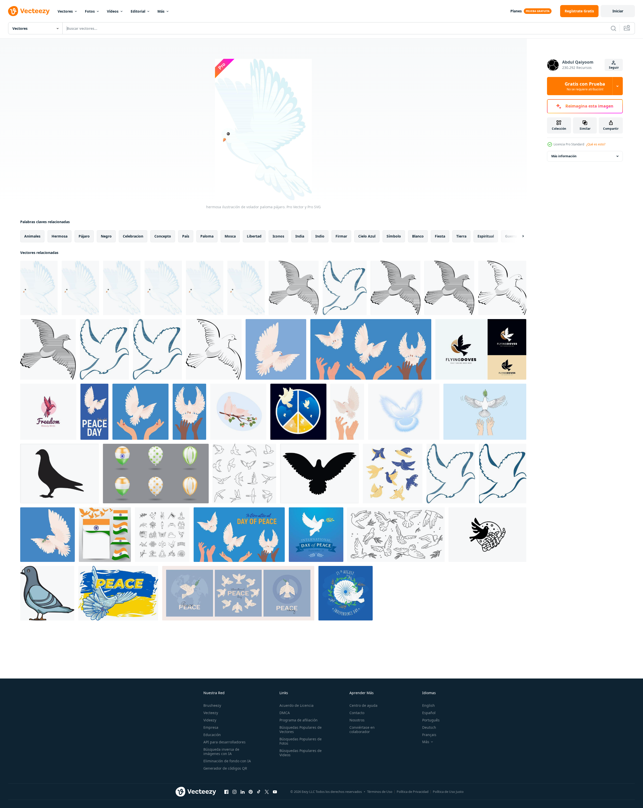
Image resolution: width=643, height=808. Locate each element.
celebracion (133, 236)
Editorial (138, 11)
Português (431, 720)
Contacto (356, 712)
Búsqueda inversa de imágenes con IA (221, 751)
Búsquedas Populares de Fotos (300, 741)
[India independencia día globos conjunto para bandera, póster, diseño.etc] (156, 473)
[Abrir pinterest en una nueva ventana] (251, 792)
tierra (461, 236)
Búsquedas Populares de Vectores (300, 729)
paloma (206, 236)
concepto (162, 236)
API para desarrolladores (224, 742)
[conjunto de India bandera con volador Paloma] (105, 534)
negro (106, 236)
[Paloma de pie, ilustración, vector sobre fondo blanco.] (47, 593)
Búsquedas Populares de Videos (300, 752)
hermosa (59, 236)
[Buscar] (613, 28)
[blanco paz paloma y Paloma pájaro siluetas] (396, 534)
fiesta (440, 236)
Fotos (90, 11)
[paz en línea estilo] (162, 534)
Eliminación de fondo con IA (227, 761)
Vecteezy (210, 712)
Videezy (209, 720)
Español (429, 712)
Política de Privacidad (412, 791)
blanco (418, 236)
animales (32, 236)
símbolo (394, 236)
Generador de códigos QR (225, 768)
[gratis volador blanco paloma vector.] (345, 288)
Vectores (65, 11)
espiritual (486, 236)
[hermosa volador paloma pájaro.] (121, 288)
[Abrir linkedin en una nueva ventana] (243, 792)
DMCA (284, 712)
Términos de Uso (379, 791)
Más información (564, 156)
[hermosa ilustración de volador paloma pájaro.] (39, 288)
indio (319, 236)
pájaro (84, 236)
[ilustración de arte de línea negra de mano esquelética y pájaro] (487, 534)
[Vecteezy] (29, 11)
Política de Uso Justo (448, 791)
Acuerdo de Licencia (296, 705)
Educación (212, 734)
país (185, 236)
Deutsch (429, 727)
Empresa (210, 727)
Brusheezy (212, 705)
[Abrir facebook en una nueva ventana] (226, 792)
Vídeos (112, 11)
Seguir (614, 67)
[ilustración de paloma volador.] (294, 288)
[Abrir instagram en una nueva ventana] (234, 792)
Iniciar (617, 11)
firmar (341, 236)
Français (429, 734)
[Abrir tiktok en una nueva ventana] (259, 792)
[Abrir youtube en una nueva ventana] (275, 792)
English (428, 705)
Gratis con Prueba (585, 86)
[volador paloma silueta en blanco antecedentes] (319, 473)
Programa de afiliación (298, 720)
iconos (278, 236)
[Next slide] (519, 236)
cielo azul (366, 236)
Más (160, 11)
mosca (230, 236)
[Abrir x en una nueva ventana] (267, 792)
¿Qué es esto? (595, 144)
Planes (516, 11)
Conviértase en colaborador (362, 729)
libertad (254, 236)
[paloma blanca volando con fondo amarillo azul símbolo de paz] (118, 593)
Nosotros (357, 720)
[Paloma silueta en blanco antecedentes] (59, 473)
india (299, 236)
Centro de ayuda (363, 705)
